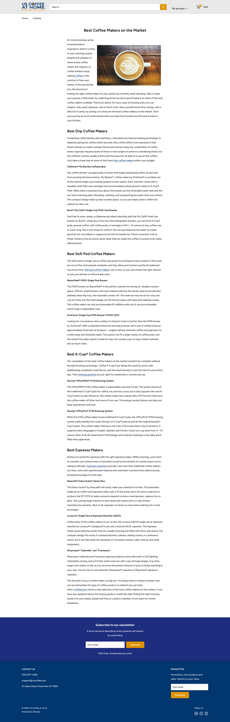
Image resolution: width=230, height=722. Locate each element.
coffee (79, 75)
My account (178, 8)
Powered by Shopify (31, 712)
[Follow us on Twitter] (201, 713)
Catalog (37, 18)
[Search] (163, 7)
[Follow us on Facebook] (196, 713)
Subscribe (135, 644)
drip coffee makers (124, 160)
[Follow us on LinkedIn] (206, 713)
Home (25, 18)
